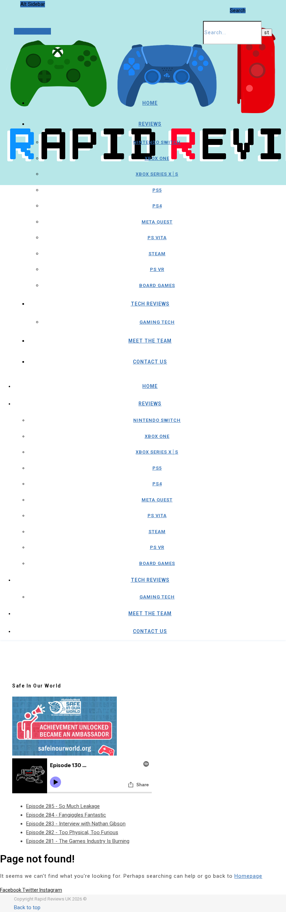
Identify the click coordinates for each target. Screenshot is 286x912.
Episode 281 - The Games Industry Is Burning (77, 841)
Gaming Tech (157, 322)
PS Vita (157, 237)
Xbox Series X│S (157, 174)
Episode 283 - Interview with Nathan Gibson (76, 824)
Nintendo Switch (157, 142)
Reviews (149, 124)
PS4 (157, 205)
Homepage (248, 876)
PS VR (157, 269)
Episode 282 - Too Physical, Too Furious (72, 832)
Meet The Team (150, 341)
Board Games (157, 285)
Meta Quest (157, 222)
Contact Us (150, 362)
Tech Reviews (150, 304)
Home (150, 103)
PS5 (157, 190)
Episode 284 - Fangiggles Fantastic (66, 815)
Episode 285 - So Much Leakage (63, 806)
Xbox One (157, 158)
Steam (157, 253)
